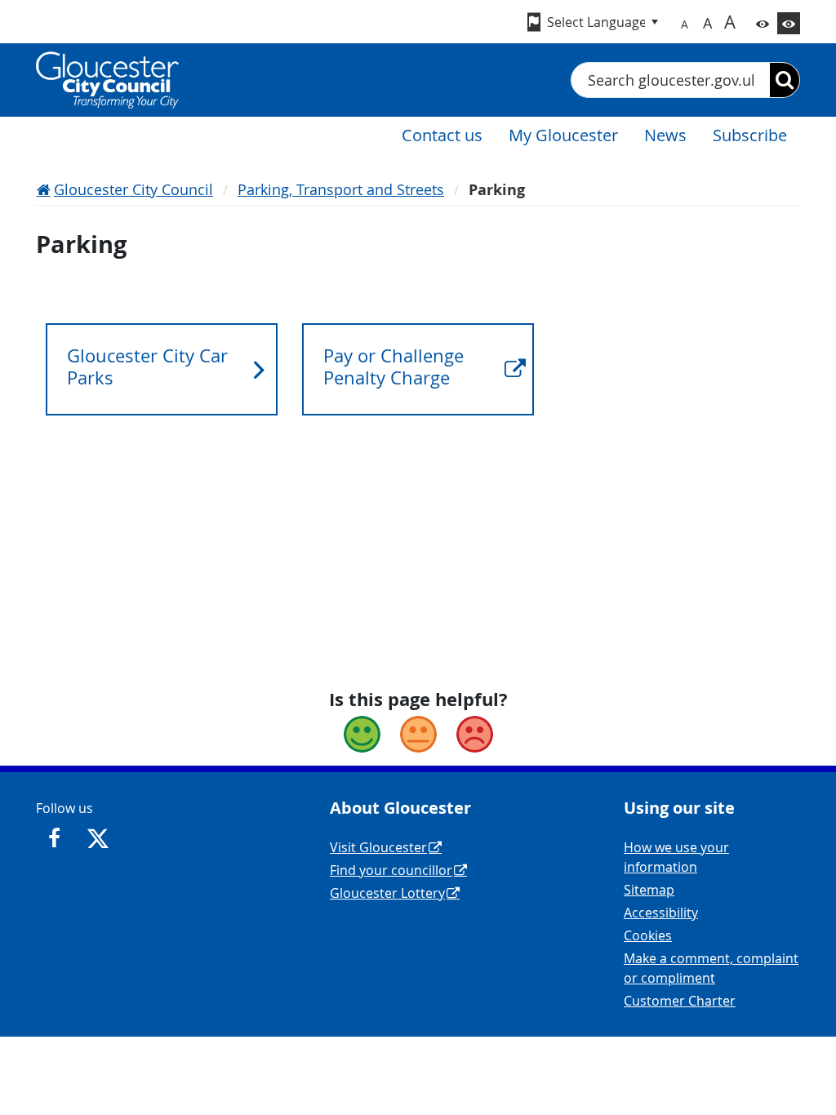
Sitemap (649, 890)
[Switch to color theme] (762, 23)
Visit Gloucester (378, 847)
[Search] (784, 80)
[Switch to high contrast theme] (788, 23)
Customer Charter (680, 1001)
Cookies (648, 935)
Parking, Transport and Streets (341, 189)
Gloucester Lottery (387, 893)
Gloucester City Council (133, 189)
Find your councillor (391, 870)
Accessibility (661, 913)
